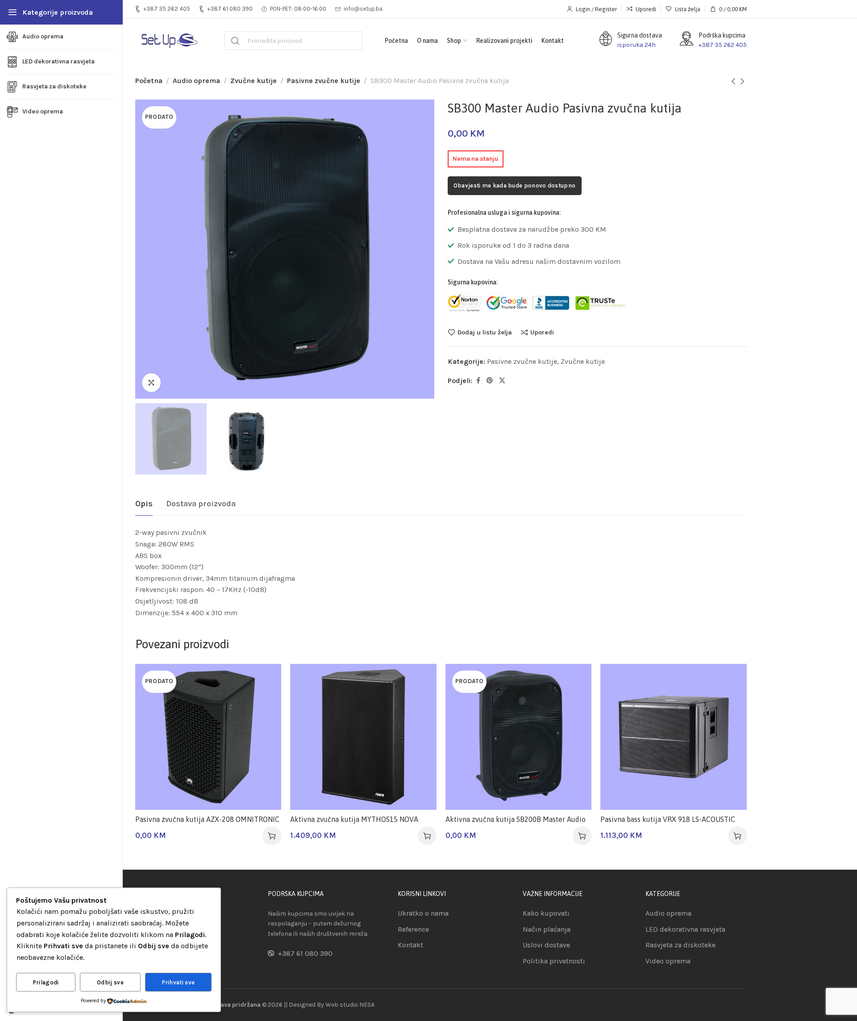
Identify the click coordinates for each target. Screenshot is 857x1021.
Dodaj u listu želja (485, 332)
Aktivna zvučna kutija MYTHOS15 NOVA (354, 819)
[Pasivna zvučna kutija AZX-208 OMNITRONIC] (208, 737)
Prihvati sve (178, 982)
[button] (427, 835)
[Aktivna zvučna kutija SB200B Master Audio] (518, 737)
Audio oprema (196, 80)
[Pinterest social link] (489, 381)
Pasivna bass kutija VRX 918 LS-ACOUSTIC (667, 819)
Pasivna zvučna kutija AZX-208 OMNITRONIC (207, 819)
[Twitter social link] (502, 381)
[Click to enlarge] (151, 382)
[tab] (144, 504)
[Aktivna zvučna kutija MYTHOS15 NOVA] (363, 737)
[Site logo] (168, 41)
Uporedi (542, 332)
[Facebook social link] (478, 381)
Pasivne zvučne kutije (323, 80)
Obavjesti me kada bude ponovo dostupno (514, 185)
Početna (148, 80)
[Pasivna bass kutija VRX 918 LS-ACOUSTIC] (673, 737)
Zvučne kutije (253, 80)
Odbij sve (110, 982)
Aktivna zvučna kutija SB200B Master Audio (515, 819)
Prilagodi (46, 982)
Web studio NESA (349, 1004)
